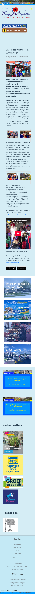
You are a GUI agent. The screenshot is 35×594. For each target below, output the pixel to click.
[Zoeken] (32, 9)
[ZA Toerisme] (14, 28)
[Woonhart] (13, 442)
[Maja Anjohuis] (16, 13)
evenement (21, 268)
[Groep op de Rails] (13, 482)
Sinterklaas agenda (13, 263)
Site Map (17, 553)
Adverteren (17, 564)
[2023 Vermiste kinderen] (10, 497)
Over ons (17, 545)
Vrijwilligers (17, 548)
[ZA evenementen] (17, 406)
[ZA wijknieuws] (17, 379)
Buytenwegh (11, 268)
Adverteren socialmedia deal (17, 567)
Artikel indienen (17, 569)
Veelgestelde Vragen (17, 583)
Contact (17, 550)
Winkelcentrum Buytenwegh (16, 215)
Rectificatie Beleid (17, 585)
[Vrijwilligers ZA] (13, 465)
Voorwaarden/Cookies (18, 580)
